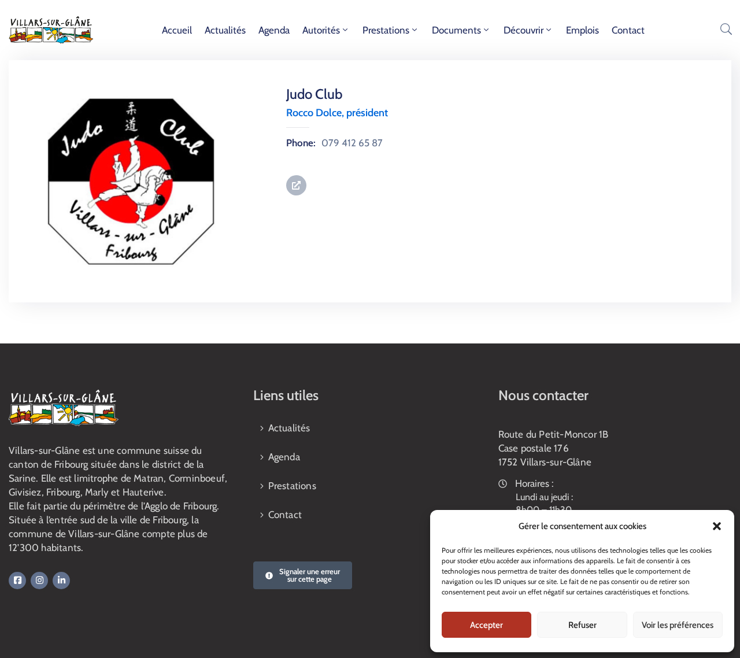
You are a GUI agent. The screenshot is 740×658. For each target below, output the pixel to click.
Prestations (385, 30)
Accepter (486, 625)
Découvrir (523, 30)
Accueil (177, 30)
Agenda (274, 30)
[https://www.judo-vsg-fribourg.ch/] (296, 185)
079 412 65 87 (352, 143)
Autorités (321, 30)
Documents (456, 30)
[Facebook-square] (17, 580)
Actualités (225, 30)
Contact (628, 30)
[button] (717, 526)
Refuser (582, 625)
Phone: (301, 143)
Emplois (582, 30)
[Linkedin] (61, 580)
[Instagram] (39, 580)
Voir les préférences (677, 625)
